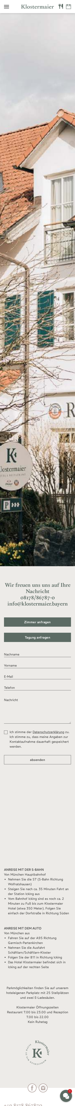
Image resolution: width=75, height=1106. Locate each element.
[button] (66, 1096)
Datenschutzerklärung (48, 732)
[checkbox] (6, 732)
